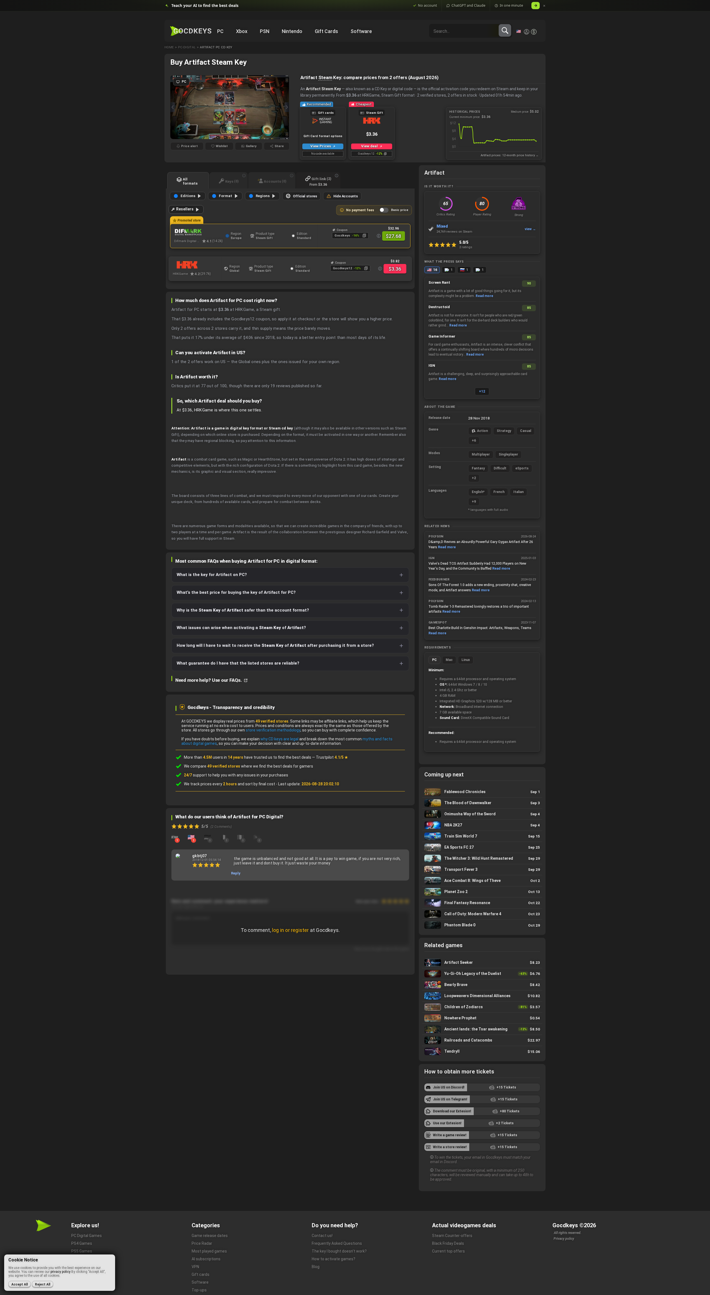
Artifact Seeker (482, 962)
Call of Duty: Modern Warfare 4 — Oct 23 (482, 914)
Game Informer (441, 336)
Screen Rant (439, 282)
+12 (482, 391)
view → (530, 229)
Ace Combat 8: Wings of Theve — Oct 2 (482, 880)
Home (169, 47)
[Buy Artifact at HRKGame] (197, 265)
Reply (235, 873)
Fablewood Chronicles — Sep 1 (482, 791)
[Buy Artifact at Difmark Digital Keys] (198, 232)
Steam (325, 77)
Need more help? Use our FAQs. (209, 680)
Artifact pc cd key (216, 47)
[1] (174, 836)
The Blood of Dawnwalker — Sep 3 (482, 803)
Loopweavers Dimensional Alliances (482, 995)
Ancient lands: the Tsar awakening (482, 1029)
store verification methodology (273, 730)
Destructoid (439, 307)
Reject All (42, 1284)
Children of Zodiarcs (482, 1007)
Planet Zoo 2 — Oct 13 (482, 891)
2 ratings (465, 247)
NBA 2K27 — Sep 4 (482, 825)
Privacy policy (564, 1239)
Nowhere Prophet (482, 1018)
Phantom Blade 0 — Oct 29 (482, 925)
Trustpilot (332, 757)
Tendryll (482, 1051)
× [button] (544, 6)
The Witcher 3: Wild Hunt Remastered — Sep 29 (482, 858)
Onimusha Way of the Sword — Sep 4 (482, 814)
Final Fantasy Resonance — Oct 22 (482, 902)
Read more (484, 296)
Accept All (19, 1284)
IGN (431, 365)
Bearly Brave (482, 984)
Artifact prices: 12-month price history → (510, 155)
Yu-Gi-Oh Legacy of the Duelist (482, 973)
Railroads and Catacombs (482, 1040)
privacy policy (60, 1272)
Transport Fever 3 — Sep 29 (482, 869)
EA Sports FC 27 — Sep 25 (482, 847)
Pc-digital (187, 47)
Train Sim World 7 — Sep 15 (482, 836)
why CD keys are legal (279, 739)
